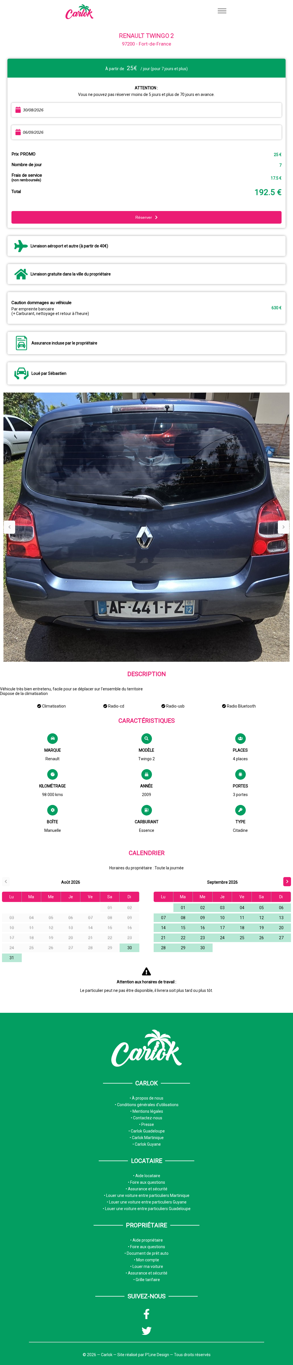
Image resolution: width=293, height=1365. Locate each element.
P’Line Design (157, 1354)
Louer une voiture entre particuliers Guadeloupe (147, 1208)
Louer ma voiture (147, 1266)
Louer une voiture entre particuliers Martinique (147, 1195)
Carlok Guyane (147, 1144)
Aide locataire (147, 1175)
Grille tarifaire (147, 1279)
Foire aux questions (147, 1182)
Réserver (144, 217)
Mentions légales (147, 1111)
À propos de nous (147, 1098)
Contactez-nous (147, 1118)
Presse (147, 1124)
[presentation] (9, 527)
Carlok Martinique (147, 1137)
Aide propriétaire (147, 1240)
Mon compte (147, 1260)
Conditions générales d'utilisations (147, 1104)
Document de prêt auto (147, 1253)
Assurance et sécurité (147, 1189)
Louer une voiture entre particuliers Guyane (147, 1202)
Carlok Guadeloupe (147, 1131)
